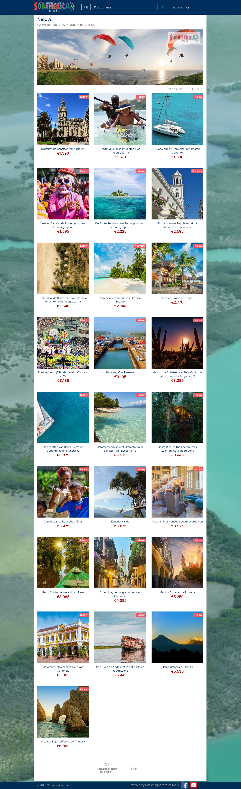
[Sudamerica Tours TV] (193, 785)
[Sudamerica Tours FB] (184, 785)
